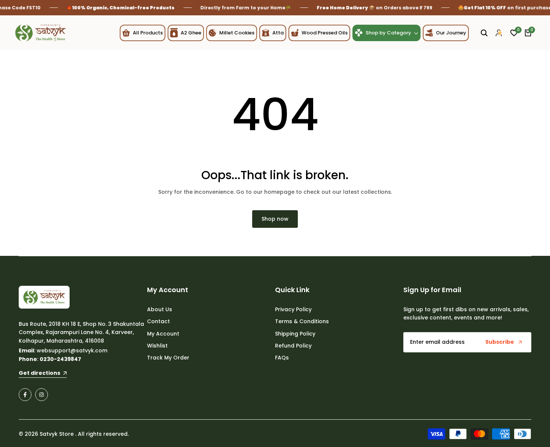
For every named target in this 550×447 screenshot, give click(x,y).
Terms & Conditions (302, 321)
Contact (158, 321)
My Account (163, 333)
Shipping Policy (295, 333)
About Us (159, 309)
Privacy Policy (293, 309)
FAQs (282, 357)
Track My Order (168, 357)
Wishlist (157, 345)
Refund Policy (293, 345)
